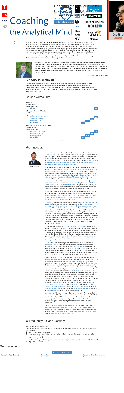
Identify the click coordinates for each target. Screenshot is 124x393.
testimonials (78, 271)
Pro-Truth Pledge (79, 246)
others (74, 199)
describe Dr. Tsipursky (62, 265)
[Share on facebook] (14, 41)
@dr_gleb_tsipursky (68, 307)
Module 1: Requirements (38, 117)
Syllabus (33, 108)
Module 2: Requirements (38, 131)
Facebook (78, 307)
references (88, 271)
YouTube (84, 307)
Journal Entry (35, 122)
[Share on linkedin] (14, 45)
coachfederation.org (34, 91)
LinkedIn (47, 309)
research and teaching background (76, 226)
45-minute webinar (62, 286)
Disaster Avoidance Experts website (94, 355)
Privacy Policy (45, 357)
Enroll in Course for (65, 22)
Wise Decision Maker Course (67, 313)
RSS (89, 307)
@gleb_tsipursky (50, 307)
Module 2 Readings (37, 133)
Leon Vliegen (91, 75)
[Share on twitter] (14, 43)
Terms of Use (45, 355)
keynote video (74, 284)
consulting (81, 202)
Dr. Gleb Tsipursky (50, 155)
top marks (48, 261)
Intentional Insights (50, 245)
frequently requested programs (54, 288)
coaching (87, 202)
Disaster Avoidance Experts (84, 206)
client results (56, 223)
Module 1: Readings (37, 119)
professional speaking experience (55, 259)
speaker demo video (51, 284)
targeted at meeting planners (83, 288)
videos (82, 286)
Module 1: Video (36, 121)
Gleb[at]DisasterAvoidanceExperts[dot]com (67, 305)
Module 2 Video (36, 135)
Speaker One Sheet (53, 290)
